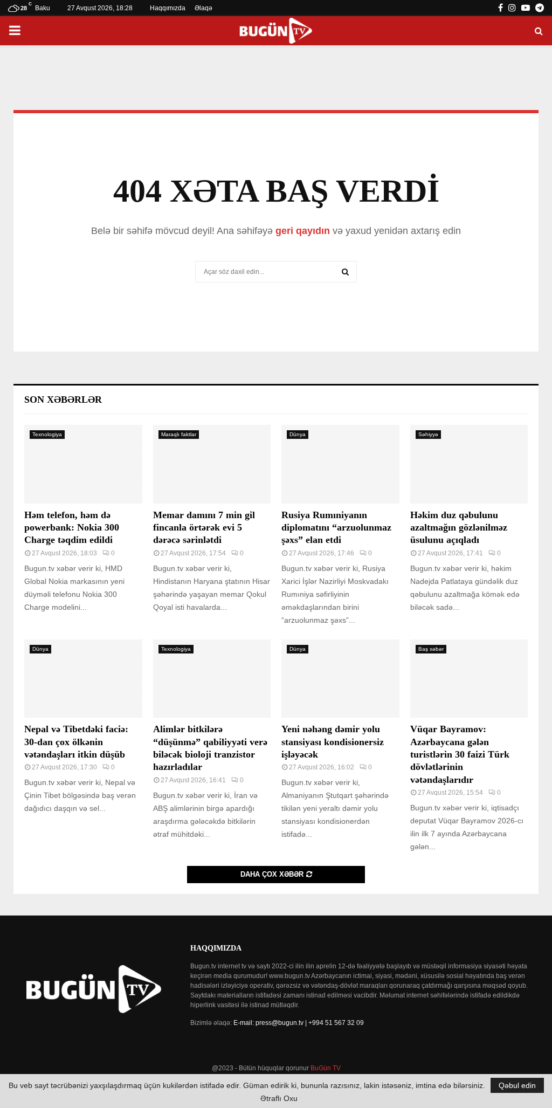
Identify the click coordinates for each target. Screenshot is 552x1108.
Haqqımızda (167, 8)
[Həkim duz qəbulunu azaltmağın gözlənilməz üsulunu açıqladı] (469, 464)
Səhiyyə (428, 434)
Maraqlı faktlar (178, 434)
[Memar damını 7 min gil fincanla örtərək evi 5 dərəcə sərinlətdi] (212, 464)
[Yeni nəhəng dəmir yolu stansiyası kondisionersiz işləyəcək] (340, 678)
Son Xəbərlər (63, 399)
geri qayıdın (302, 230)
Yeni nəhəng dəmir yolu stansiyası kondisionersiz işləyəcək (332, 742)
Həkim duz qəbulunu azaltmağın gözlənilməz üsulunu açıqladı (458, 528)
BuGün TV (325, 1068)
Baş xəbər (431, 649)
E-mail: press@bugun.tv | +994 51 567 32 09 (298, 1023)
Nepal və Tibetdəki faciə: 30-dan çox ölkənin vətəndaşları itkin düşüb (76, 742)
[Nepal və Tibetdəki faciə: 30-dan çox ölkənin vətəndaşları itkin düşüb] (83, 678)
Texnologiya (47, 434)
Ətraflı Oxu (279, 1098)
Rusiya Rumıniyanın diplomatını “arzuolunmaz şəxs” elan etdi (336, 528)
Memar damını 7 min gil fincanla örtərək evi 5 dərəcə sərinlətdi (204, 528)
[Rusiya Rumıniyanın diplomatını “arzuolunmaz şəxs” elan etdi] (340, 464)
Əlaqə (203, 8)
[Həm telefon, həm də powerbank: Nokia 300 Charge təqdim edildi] (83, 464)
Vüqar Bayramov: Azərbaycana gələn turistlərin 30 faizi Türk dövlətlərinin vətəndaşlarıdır (459, 754)
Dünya (297, 434)
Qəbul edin (517, 1085)
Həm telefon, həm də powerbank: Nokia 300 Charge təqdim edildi (71, 528)
